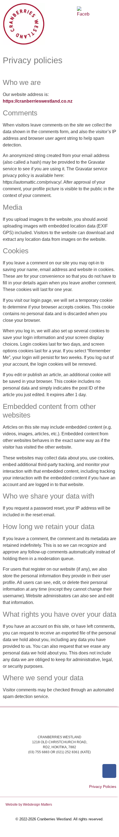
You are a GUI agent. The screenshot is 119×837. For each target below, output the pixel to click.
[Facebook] (109, 771)
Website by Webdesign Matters (29, 804)
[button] (83, 28)
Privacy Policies (102, 786)
